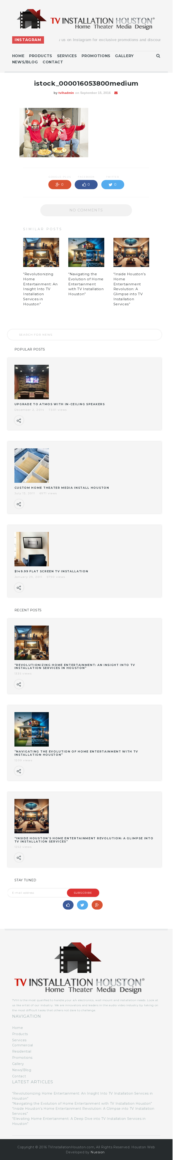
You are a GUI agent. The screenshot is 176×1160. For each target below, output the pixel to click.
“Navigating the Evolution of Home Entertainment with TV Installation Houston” (86, 284)
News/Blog (25, 62)
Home (18, 56)
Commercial (22, 1045)
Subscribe (83, 892)
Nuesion (97, 1152)
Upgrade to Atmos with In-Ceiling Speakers (59, 404)
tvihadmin (66, 93)
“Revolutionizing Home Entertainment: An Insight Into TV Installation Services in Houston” (40, 289)
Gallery (124, 56)
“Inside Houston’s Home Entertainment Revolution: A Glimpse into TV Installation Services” (129, 289)
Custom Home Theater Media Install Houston (61, 487)
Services (67, 56)
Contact (53, 62)
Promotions (96, 56)
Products (40, 56)
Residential (21, 1051)
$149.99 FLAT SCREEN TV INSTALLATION (51, 571)
